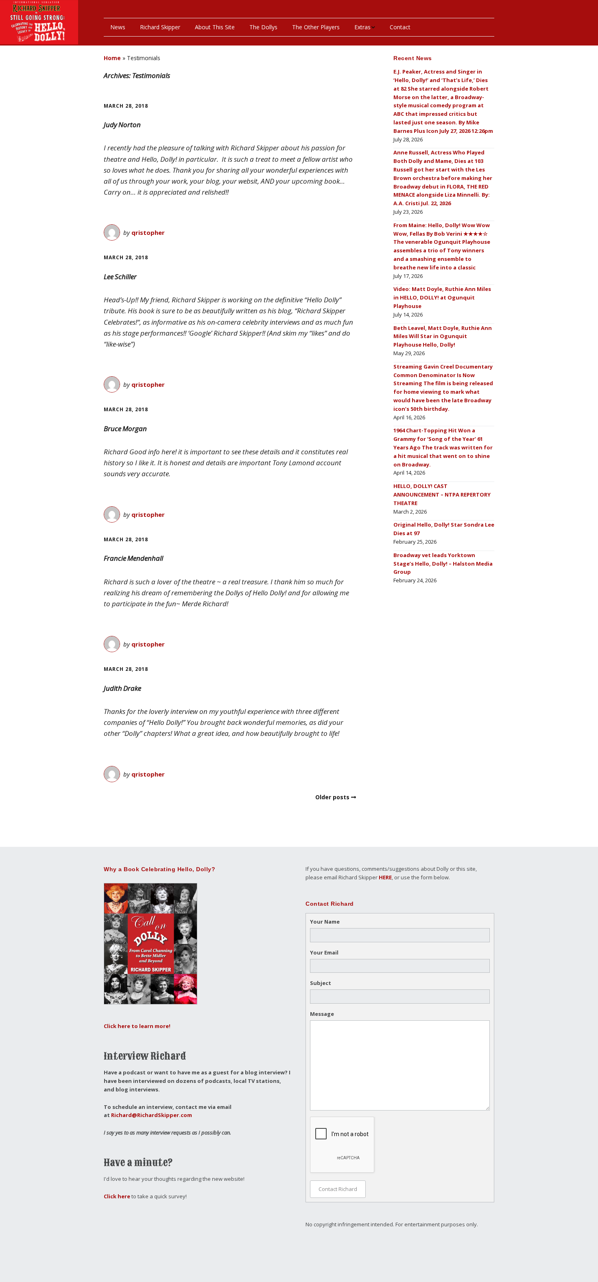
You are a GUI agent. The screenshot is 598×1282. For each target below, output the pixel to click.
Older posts (332, 797)
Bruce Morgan (125, 428)
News (117, 27)
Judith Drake (122, 688)
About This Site (215, 27)
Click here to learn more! (137, 1026)
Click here (117, 1196)
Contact (400, 27)
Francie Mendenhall (133, 558)
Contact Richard (338, 1189)
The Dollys (263, 27)
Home (112, 58)
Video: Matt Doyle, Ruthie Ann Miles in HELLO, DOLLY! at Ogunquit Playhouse (442, 297)
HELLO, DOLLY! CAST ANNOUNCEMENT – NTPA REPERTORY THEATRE (442, 494)
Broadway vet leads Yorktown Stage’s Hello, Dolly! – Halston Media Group (443, 563)
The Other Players (316, 27)
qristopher (148, 232)
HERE (385, 877)
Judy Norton (122, 124)
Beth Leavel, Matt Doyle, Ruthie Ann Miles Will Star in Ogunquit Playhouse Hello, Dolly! (442, 336)
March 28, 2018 (126, 105)
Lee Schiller (120, 276)
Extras (362, 27)
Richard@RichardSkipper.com (151, 1115)
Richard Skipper (160, 27)
